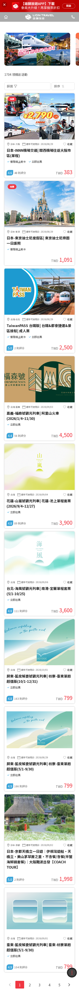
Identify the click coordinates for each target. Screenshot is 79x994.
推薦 (12, 99)
